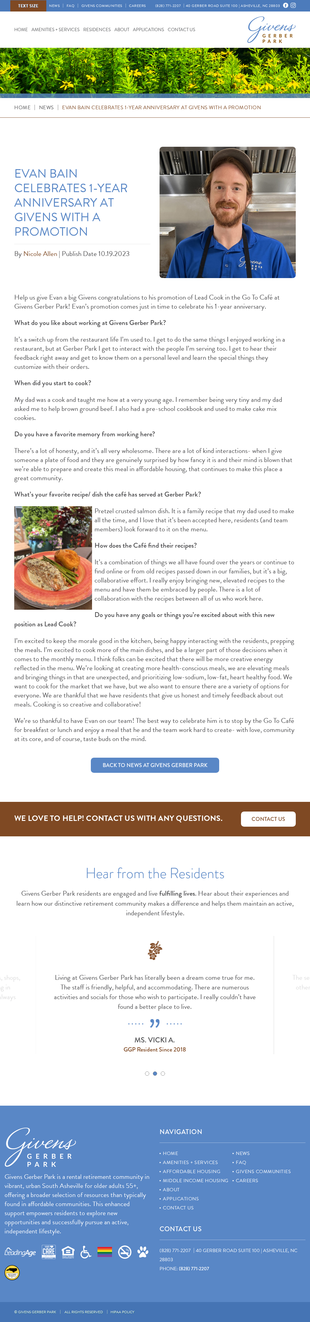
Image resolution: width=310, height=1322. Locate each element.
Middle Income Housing (196, 1180)
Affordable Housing (191, 1171)
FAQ (71, 5)
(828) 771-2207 (194, 1268)
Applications (148, 29)
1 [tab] (147, 1073)
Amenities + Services (55, 29)
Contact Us (181, 29)
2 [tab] (155, 1073)
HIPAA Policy (122, 1312)
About (121, 29)
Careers (137, 5)
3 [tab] (163, 1073)
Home (21, 29)
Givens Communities (101, 5)
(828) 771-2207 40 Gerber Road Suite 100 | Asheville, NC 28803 (217, 5)
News (54, 5)
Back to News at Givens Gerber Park (155, 765)
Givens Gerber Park (271, 29)
